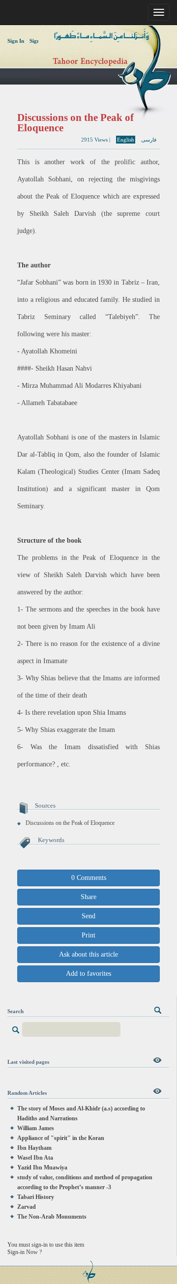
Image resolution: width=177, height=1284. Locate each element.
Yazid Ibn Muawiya (42, 1167)
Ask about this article (88, 954)
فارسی (148, 140)
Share (88, 897)
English (125, 140)
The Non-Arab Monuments (52, 1216)
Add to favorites (88, 973)
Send (88, 916)
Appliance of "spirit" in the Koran (60, 1138)
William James (35, 1128)
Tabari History (35, 1197)
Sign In (15, 41)
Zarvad (26, 1206)
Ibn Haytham (34, 1147)
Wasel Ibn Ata (35, 1157)
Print (88, 935)
